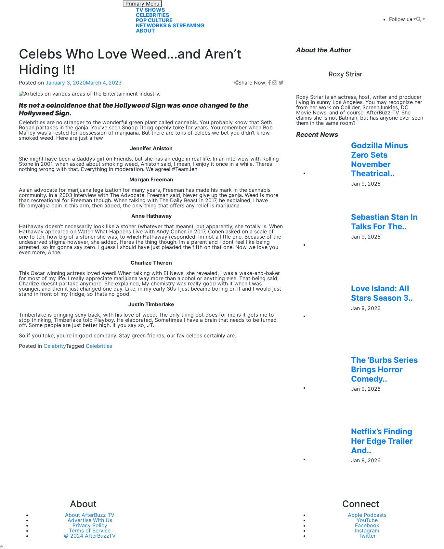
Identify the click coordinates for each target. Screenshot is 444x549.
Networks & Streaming (170, 25)
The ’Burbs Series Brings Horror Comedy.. (384, 369)
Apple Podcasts (367, 515)
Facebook (367, 525)
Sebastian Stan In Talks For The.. (384, 221)
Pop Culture (154, 20)
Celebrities (152, 15)
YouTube (367, 520)
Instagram (367, 530)
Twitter (367, 535)
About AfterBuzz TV (89, 515)
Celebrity (55, 346)
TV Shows (150, 10)
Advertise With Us (90, 520)
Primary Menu (142, 3)
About (145, 30)
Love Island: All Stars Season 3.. (382, 293)
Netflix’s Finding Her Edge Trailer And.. (382, 441)
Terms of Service (90, 530)
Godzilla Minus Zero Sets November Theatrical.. (379, 159)
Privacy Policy (89, 525)
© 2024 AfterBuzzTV (90, 535)
